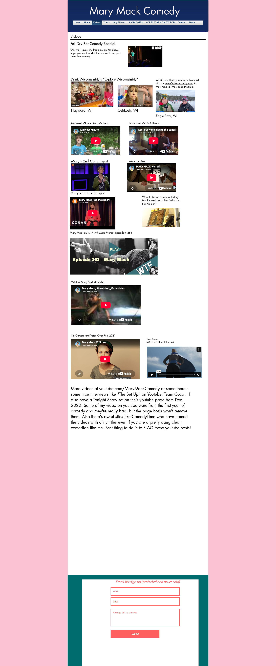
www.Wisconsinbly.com (179, 83)
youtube (180, 80)
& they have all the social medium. (176, 85)
